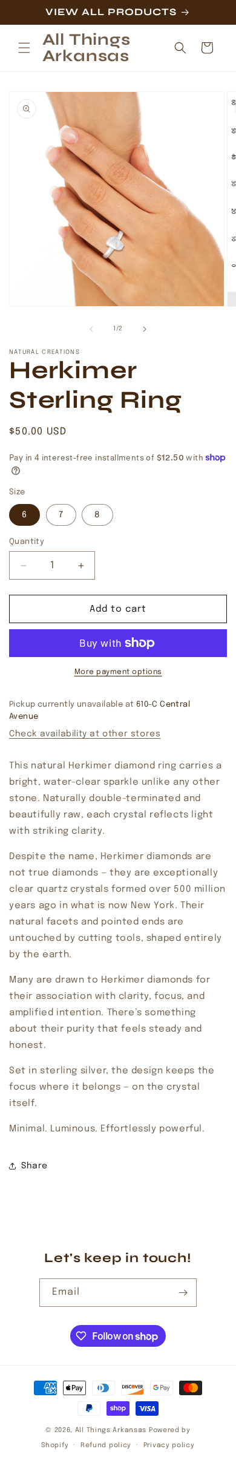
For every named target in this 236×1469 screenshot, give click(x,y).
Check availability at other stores (84, 734)
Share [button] (34, 1166)
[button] (24, 47)
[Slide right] (144, 329)
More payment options (118, 672)
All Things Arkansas (110, 1430)
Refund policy (105, 1445)
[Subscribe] (182, 1292)
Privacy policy (169, 1445)
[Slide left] (91, 329)
